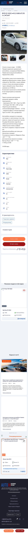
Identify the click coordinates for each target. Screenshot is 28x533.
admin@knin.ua (7, 521)
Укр (18, 2)
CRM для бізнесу (14, 501)
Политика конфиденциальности (14, 492)
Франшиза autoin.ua (14, 504)
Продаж (9, 10)
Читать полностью (7, 392)
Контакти (14, 495)
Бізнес (14, 383)
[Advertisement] (14, 269)
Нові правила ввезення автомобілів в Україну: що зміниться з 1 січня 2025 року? (13, 418)
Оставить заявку (20, 530)
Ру (21, 2)
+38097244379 (6, 519)
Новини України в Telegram (14, 506)
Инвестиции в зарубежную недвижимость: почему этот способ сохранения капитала (13, 381)
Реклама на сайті (14, 498)
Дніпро (15, 10)
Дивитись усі (13, 433)
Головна (3, 10)
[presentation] (4, 42)
